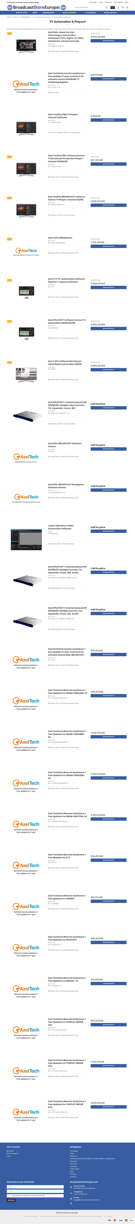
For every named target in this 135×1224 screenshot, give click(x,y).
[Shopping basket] (123, 7)
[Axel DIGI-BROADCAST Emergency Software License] (26, 502)
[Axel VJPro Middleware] (26, 255)
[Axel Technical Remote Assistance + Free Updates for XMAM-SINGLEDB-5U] (26, 749)
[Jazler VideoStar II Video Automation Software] (26, 543)
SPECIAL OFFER (21, 13)
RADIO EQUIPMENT (69, 13)
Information (118, 2)
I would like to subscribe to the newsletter (27, 1196)
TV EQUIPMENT (90, 13)
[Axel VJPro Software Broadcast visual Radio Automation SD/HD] (26, 379)
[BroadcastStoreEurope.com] (36, 7)
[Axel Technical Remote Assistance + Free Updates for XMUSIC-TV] (26, 996)
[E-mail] (35, 1191)
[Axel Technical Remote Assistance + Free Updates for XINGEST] (26, 913)
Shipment (73, 1161)
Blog (126, 2)
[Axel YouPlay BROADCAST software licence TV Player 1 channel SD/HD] (26, 214)
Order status (74, 1169)
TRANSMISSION (48, 13)
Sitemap (73, 1177)
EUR (112, 7)
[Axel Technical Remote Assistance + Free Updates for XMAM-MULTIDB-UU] (26, 831)
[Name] (35, 1187)
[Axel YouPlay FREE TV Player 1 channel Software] (26, 132)
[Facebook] (71, 1204)
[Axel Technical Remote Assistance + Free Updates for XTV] (26, 872)
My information (12, 1153)
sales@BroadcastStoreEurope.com (86, 1200)
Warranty (73, 1166)
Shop (101, 2)
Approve (11, 1200)
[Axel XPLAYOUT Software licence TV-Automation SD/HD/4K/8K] (26, 338)
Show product (108, 41)
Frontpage (93, 2)
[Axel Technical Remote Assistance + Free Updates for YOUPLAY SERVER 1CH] (26, 1037)
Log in (9, 1156)
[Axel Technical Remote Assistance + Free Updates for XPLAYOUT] (26, 954)
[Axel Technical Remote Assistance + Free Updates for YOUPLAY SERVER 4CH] (26, 1119)
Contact (73, 1174)
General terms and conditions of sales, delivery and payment (92, 1159)
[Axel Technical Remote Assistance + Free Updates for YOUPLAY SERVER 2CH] (26, 1078)
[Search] (106, 7)
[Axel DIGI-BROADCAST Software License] (26, 461)
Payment (73, 1164)
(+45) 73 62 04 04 (80, 1194)
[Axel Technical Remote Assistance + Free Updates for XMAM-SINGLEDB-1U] (26, 708)
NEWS (35, 13)
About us (108, 2)
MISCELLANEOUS (110, 13)
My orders (10, 1151)
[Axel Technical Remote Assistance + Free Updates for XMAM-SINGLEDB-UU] (26, 790)
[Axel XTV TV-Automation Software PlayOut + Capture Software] (26, 297)
